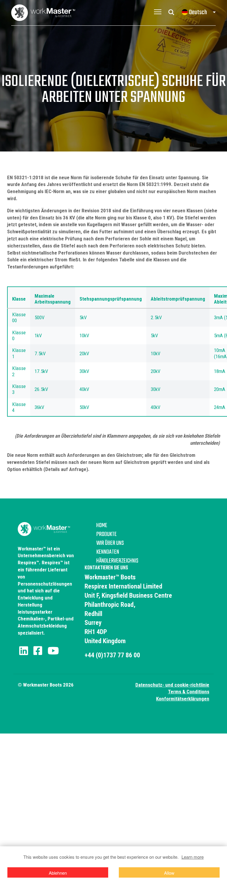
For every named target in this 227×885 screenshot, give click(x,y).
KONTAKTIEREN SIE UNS (106, 568)
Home (101, 525)
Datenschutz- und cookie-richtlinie (172, 685)
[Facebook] (37, 651)
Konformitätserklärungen (182, 699)
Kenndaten (107, 552)
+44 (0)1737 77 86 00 (112, 655)
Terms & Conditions (188, 692)
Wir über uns (110, 543)
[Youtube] (53, 651)
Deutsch (198, 12)
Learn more (192, 857)
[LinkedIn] (23, 651)
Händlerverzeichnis (117, 561)
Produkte (106, 534)
